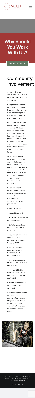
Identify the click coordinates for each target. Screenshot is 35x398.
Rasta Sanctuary (15, 225)
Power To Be (13, 208)
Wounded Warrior (15, 260)
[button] (3, 334)
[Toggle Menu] (31, 6)
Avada (14, 378)
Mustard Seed (14, 213)
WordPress (21, 380)
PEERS (11, 218)
